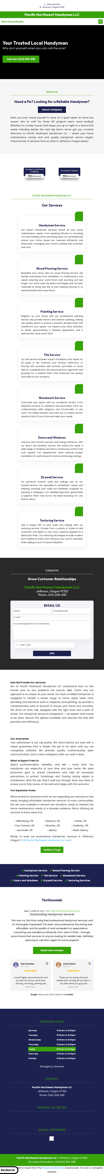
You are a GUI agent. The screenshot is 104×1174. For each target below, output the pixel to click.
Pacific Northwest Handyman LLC (65, 911)
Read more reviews (52, 950)
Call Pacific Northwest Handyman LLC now (46, 840)
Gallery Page (52, 850)
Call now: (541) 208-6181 (21, 59)
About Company (52, 109)
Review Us (8, 1170)
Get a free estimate (12, 21)
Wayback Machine (53, 1168)
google (51, 1138)
